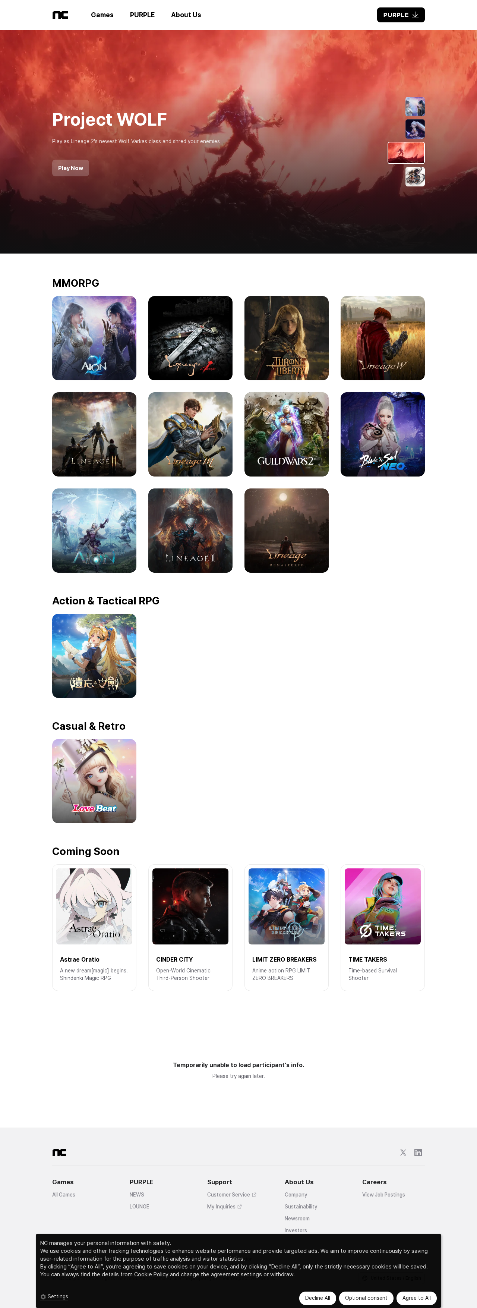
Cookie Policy (151, 1274)
